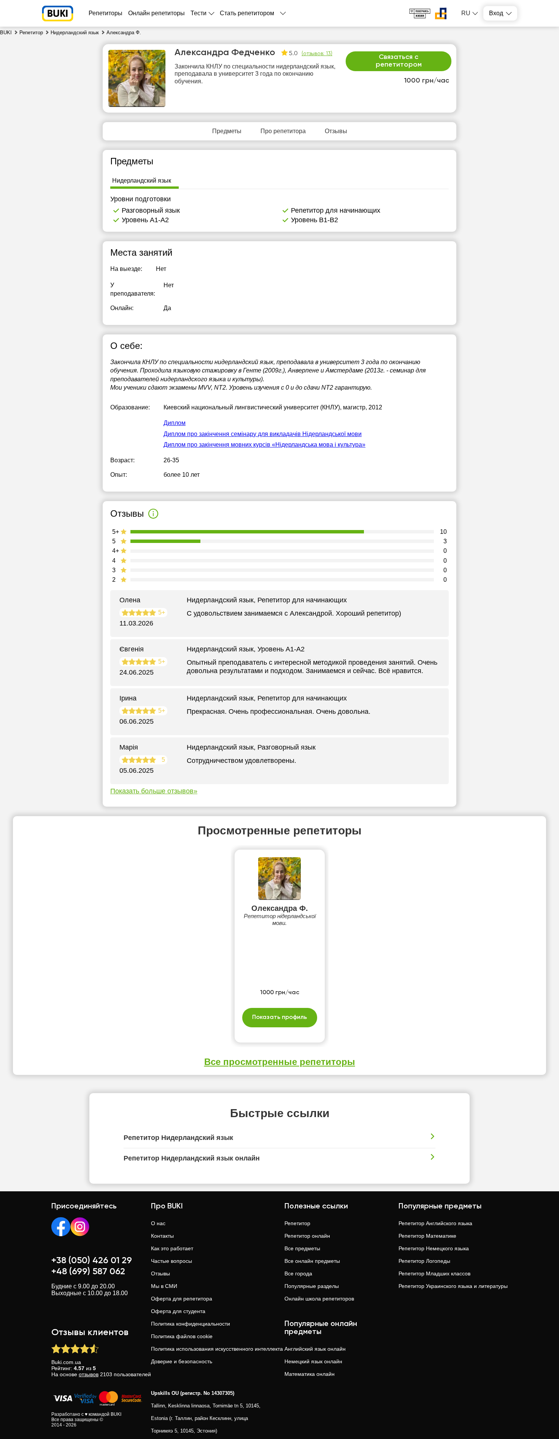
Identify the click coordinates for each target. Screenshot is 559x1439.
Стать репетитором (247, 13)
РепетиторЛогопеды (424, 1261)
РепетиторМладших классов (434, 1273)
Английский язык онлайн (315, 1349)
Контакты (162, 1236)
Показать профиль (279, 1017)
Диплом (175, 423)
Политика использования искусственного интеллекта (217, 1349)
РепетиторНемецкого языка (434, 1248)
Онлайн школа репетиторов (319, 1299)
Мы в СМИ (164, 1286)
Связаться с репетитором (399, 61)
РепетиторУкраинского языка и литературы (453, 1286)
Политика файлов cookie (182, 1336)
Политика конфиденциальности (190, 1324)
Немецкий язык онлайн (313, 1361)
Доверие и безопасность (181, 1361)
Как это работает (172, 1248)
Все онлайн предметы (312, 1261)
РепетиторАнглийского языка (435, 1223)
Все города (298, 1273)
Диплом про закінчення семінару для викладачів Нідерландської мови (263, 434)
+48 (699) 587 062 (88, 1271)
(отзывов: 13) (317, 53)
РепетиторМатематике (427, 1236)
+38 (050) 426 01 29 (91, 1260)
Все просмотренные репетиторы (279, 1062)
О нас (158, 1223)
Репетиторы (105, 13)
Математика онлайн (309, 1374)
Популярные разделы (311, 1286)
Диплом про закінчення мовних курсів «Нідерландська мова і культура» (264, 444)
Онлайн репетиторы (156, 13)
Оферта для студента (178, 1311)
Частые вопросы (171, 1261)
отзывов (88, 1374)
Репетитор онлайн (307, 1236)
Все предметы (302, 1248)
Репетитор (297, 1223)
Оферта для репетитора (181, 1299)
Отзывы (160, 1273)
